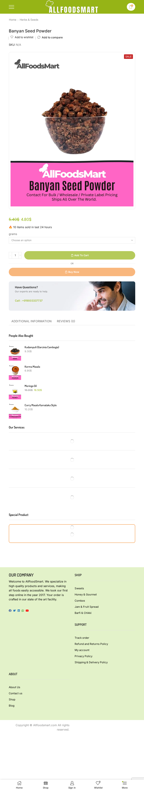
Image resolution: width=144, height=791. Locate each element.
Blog (11, 705)
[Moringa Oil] (15, 391)
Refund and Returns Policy (91, 644)
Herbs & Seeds (29, 19)
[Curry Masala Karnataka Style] (15, 411)
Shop (12, 699)
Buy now (73, 271)
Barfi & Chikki (83, 613)
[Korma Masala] (15, 372)
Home (12, 19)
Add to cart (81, 255)
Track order (82, 637)
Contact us (15, 693)
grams (13, 234)
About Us (14, 687)
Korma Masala (32, 366)
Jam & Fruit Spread (87, 606)
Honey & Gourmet (86, 594)
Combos (80, 600)
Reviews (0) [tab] (66, 321)
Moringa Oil (31, 386)
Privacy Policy (83, 656)
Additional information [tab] (31, 321)
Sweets (79, 588)
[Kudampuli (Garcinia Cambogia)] (15, 353)
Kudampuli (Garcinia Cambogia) (42, 347)
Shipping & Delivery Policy (91, 662)
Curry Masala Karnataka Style (41, 405)
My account (82, 650)
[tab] (31, 321)
